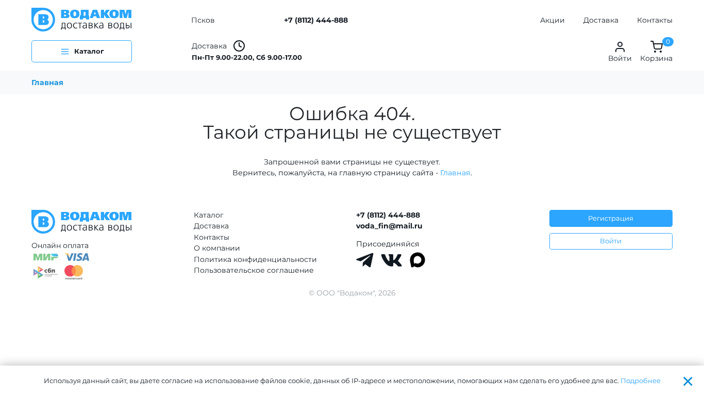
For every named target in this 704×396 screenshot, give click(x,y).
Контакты (655, 20)
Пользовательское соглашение (254, 270)
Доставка (600, 20)
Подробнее (641, 380)
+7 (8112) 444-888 (316, 20)
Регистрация (610, 218)
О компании (217, 248)
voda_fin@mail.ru (389, 225)
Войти (611, 241)
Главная (47, 82)
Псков (203, 20)
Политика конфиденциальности (255, 259)
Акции (552, 20)
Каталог (209, 215)
